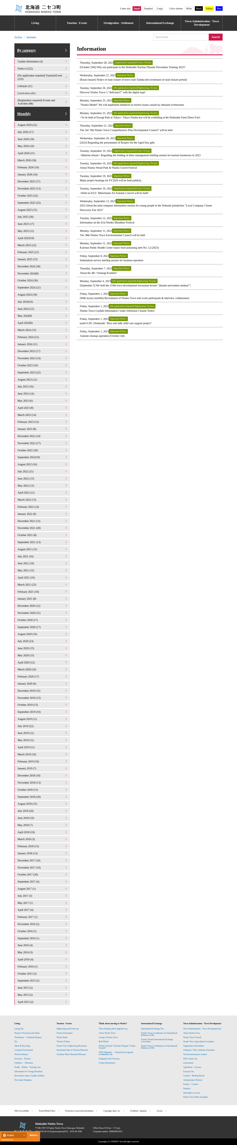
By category (26, 50)
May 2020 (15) (26, 655)
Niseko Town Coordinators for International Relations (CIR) (159, 1034)
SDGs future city (190, 1058)
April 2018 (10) (26, 832)
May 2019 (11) (26, 740)
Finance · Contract (190, 1084)
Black (199, 8)
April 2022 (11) (26, 492)
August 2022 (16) (27, 464)
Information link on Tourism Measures (72, 1050)
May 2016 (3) (25, 952)
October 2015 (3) (27, 973)
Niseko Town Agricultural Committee (198, 1041)
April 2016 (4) (25, 959)
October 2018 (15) (28, 789)
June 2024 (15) (26, 308)
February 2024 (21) (28, 337)
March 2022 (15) (27, 499)
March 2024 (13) (27, 330)
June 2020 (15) (26, 648)
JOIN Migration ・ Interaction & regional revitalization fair (116, 1053)
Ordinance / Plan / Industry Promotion (199, 1050)
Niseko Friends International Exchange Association (157, 1040)
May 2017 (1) (25, 902)
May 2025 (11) (26, 231)
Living (35, 22)
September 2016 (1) (28, 938)
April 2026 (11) (26, 153)
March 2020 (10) (27, 669)
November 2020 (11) (29, 612)
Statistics (187, 1088)
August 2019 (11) (27, 719)
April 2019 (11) (26, 747)
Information (31, 37)
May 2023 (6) (25, 400)
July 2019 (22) (25, 726)
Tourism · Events (77, 22)
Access (160, 1111)
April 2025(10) (26, 238)
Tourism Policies (63, 1041)
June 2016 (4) (25, 945)
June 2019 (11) (26, 733)
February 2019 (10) (28, 761)
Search (216, 37)
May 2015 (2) (25, 994)
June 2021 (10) (26, 563)
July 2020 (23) (25, 641)
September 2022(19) (29, 457)
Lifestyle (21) (25, 86)
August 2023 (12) (27, 379)
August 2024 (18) (27, 294)
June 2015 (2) (25, 987)
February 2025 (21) (28, 252)
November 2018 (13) (29, 782)
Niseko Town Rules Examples (195, 1097)
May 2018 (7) (25, 825)
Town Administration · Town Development (202, 23)
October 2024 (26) (28, 280)
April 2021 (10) (26, 577)
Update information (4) (30, 61)
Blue (219, 8)
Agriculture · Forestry (192, 1067)
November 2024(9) (28, 273)
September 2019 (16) (29, 711)
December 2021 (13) (29, 521)
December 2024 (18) (29, 266)
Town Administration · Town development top (202, 1028)
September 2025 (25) (29, 202)
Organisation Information (193, 1046)
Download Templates (23, 1080)
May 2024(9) (25, 315)
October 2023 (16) (28, 365)
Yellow (209, 8)
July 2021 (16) (25, 556)
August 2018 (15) (27, 803)
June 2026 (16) (26, 139)
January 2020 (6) (27, 683)
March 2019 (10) (27, 754)
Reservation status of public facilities (29, 1075)
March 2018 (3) (26, 839)
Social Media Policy (47, 1111)
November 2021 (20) (29, 527)
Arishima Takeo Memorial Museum (71, 1054)
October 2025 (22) (28, 195)
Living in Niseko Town (108, 1037)
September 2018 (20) (29, 796)
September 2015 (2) (28, 980)
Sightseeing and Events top (68, 1028)
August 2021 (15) (27, 549)
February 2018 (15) (28, 846)
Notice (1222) (25, 68)
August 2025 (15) (27, 209)
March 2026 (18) (27, 160)
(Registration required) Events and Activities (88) (36, 102)
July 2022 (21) (25, 471)
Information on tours (191, 1093)
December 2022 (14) (29, 436)
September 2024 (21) (29, 287)
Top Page (18, 37)
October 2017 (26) (28, 874)
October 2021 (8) (27, 535)
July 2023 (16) (25, 386)
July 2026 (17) (25, 132)
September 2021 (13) (29, 542)
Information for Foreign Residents (28, 1071)
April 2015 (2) (25, 1001)
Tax (15, 1041)
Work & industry (21, 1054)
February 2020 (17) (28, 676)
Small (137, 8)
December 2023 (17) (29, 351)
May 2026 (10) (26, 146)
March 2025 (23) (27, 245)
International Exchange (160, 22)
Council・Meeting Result (193, 1075)
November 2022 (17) (29, 443)
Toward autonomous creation (195, 1054)
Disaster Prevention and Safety (27, 1033)
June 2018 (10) (26, 817)
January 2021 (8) (27, 598)
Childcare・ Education (23, 1063)
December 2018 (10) (29, 775)
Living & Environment (23, 1050)
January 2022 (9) (27, 513)
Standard (148, 8)
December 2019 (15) (29, 690)
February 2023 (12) (28, 421)
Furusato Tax (188, 1071)
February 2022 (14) (28, 506)
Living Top (18, 1028)
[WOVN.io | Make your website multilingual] (33, 1135)
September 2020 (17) (29, 627)
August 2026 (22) (27, 124)
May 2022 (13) (26, 485)
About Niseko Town (107, 1033)
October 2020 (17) (28, 620)
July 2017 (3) (25, 895)
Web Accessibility (21, 1111)
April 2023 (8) (25, 407)
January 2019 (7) (27, 768)
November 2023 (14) (29, 358)
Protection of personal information (79, 1111)
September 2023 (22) (29, 372)
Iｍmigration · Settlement (118, 22)
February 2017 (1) (27, 916)
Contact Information (107, 1063)
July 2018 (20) (25, 810)
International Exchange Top (152, 1028)
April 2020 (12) (26, 662)
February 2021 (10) (28, 591)
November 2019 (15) (29, 697)
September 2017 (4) (28, 881)
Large (160, 8)
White (189, 8)
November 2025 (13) (29, 188)
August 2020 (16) (27, 634)
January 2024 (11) (27, 344)
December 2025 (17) (29, 181)
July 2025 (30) (25, 216)
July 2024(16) (25, 301)
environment (188, 1063)
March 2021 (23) (27, 584)
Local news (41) (26, 93)
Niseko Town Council (192, 1037)
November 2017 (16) (29, 867)
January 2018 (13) (27, 853)
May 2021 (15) (26, 570)
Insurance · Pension (22, 1058)
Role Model (103, 1041)
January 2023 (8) (27, 428)
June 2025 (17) (26, 223)
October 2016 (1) (27, 931)
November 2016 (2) (28, 924)
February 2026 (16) (28, 167)
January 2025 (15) (27, 259)
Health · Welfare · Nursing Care (27, 1067)
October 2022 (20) (28, 450)
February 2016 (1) (27, 966)
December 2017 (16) (29, 860)
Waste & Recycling (22, 1046)
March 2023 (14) (27, 414)
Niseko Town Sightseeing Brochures (72, 1046)
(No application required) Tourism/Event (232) (40, 77)
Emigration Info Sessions (109, 1058)
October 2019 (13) (28, 704)
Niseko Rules (62, 1037)
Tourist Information (65, 1033)
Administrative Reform (192, 1080)
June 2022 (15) (26, 478)
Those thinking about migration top (113, 1028)
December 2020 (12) (29, 605)
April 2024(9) (25, 322)
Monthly (24, 114)
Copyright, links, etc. (111, 1111)
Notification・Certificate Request (28, 1037)
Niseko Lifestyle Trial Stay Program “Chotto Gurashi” (117, 1047)
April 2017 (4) (25, 909)
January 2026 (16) (27, 174)
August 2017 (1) (27, 888)
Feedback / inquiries (138, 1111)
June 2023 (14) (26, 393)
